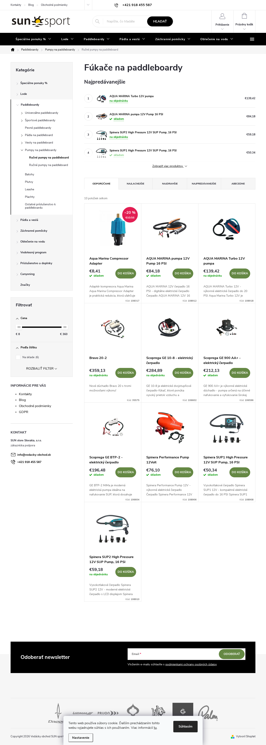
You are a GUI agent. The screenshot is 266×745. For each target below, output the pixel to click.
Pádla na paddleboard (39, 135)
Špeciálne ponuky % (33, 83)
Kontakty (16, 5)
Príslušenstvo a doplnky (36, 263)
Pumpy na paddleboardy (40, 150)
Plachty (29, 197)
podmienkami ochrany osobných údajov (191, 664)
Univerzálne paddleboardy (41, 113)
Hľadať (160, 21)
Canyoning (27, 274)
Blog (31, 5)
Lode (23, 94)
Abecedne (238, 183)
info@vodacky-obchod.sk (34, 455)
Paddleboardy (30, 105)
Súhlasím (185, 726)
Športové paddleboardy (40, 120)
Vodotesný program (33, 252)
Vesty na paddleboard (39, 143)
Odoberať (232, 654)
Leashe (29, 189)
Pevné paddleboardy (38, 128)
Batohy (29, 174)
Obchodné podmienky (54, 5)
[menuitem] (33, 39)
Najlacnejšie (135, 183)
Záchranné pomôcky (33, 231)
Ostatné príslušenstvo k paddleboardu (40, 206)
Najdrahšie (170, 183)
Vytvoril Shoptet (245, 736)
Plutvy (29, 182)
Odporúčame (101, 183)
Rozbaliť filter (40, 368)
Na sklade (30, 357)
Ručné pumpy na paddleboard (49, 158)
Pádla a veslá (29, 220)
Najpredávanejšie (204, 183)
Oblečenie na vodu (32, 242)
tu (155, 727)
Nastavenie (80, 737)
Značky (25, 285)
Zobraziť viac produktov (168, 166)
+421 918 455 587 (29, 462)
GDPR (23, 412)
